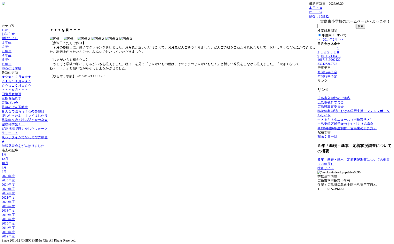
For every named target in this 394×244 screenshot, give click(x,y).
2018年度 (8, 210)
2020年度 (8, 202)
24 (322, 63)
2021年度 (8, 197)
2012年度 (8, 236)
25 (325, 63)
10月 (5, 163)
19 (329, 59)
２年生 (6, 46)
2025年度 (8, 180)
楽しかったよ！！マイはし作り (25, 115)
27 (332, 63)
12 (329, 56)
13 (332, 56)
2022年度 (8, 193)
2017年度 (8, 215)
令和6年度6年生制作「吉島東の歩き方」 (347, 128)
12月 (5, 158)
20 (332, 59)
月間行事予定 (327, 72)
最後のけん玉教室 (15, 107)
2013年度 (8, 232)
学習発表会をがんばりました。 (25, 146)
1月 (4, 154)
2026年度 (8, 176)
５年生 (6, 59)
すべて (342, 35)
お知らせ (8, 34)
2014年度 (8, 227)
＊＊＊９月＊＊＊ (15, 90)
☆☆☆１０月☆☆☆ (16, 85)
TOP (5, 30)
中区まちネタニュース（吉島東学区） (345, 119)
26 (329, 63)
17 (322, 59)
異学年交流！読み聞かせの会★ (25, 120)
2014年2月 (330, 39)
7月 (4, 171)
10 (322, 56)
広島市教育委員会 (330, 102)
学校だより (10, 38)
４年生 (6, 55)
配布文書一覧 (327, 137)
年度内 (327, 35)
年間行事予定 (327, 76)
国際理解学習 (11, 94)
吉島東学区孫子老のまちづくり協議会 (345, 124)
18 (325, 59)
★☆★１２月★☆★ (16, 77)
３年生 (6, 51)
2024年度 (8, 184)
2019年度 (8, 206)
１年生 (6, 42)
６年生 (6, 64)
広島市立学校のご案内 (333, 98)
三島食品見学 (11, 98)
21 (335, 59)
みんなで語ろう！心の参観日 (23, 111)
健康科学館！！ (13, 124)
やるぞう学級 (11, 68)
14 (335, 56)
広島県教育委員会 (330, 106)
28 (335, 63)
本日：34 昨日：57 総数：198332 (319, 12)
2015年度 (8, 223)
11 (325, 56)
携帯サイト (325, 168)
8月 (4, 167)
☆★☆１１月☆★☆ (16, 81)
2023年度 (8, 189)
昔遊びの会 (10, 102)
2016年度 (8, 219)
